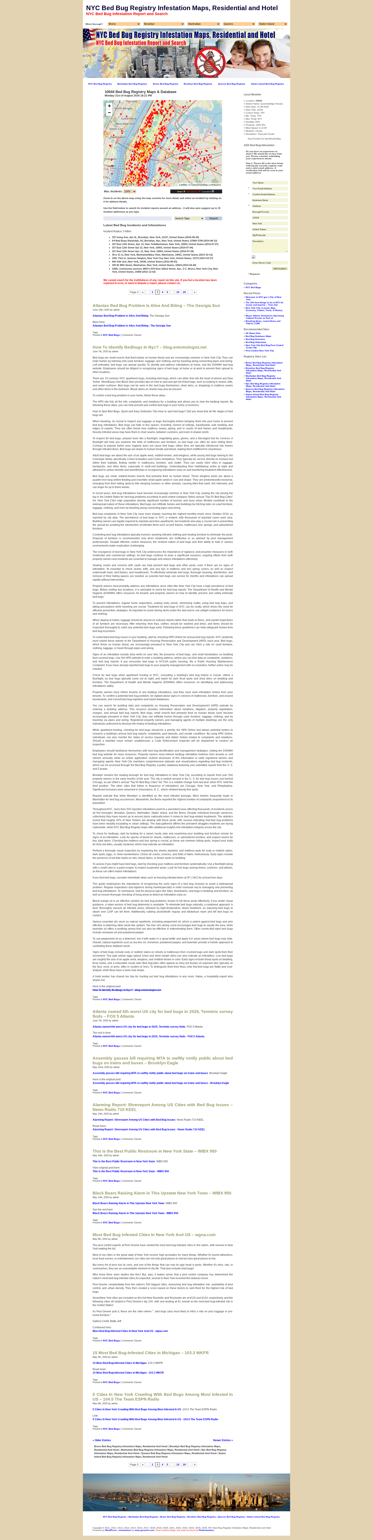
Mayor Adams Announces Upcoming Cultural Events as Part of (265, 316)
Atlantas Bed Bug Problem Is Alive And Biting (120, 315)
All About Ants (253, 333)
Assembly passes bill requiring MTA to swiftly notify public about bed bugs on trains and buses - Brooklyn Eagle (161, 1083)
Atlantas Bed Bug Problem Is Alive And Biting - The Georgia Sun (132, 325)
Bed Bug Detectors (255, 339)
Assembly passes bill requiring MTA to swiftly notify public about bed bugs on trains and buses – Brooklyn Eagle (163, 1060)
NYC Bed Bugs (111, 335)
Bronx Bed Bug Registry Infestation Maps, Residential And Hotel (264, 364)
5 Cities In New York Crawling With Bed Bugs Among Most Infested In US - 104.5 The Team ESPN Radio (155, 1419)
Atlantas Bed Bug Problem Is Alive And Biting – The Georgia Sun (156, 305)
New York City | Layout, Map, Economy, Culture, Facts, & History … (264, 310)
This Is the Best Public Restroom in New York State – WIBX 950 (155, 1151)
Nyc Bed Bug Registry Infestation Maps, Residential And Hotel (263, 384)
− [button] (109, 112)
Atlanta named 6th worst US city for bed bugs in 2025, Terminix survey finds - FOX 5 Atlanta (148, 1036)
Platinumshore (206, 1530)
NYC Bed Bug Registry (100, 84)
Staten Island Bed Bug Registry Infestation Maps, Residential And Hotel (263, 396)
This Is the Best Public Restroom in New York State (124, 1161)
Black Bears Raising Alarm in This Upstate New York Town (128, 1203)
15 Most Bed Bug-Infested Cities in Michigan (120, 1363)
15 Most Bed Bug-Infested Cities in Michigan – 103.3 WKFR (151, 1352)
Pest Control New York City (260, 350)
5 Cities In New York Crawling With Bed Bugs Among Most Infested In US (137, 1409)
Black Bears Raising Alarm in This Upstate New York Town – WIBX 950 (162, 1193)
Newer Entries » (223, 1440)
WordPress (111, 1530)
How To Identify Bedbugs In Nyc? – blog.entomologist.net (150, 347)
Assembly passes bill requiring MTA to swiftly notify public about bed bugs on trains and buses (150, 1073)
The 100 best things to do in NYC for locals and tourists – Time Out (264, 303)
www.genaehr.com (144, 1530)
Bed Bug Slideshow (256, 342)
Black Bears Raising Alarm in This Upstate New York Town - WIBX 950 (135, 1213)
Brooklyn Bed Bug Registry (198, 84)
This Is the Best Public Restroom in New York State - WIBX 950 (131, 1171)
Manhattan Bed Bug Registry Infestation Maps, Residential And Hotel (263, 378)
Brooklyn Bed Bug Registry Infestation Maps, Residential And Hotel (263, 370)
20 (184, 292)
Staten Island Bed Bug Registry (267, 84)
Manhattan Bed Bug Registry (132, 84)
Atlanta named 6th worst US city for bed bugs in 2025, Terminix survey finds (139, 1026)
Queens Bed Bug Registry (231, 84)
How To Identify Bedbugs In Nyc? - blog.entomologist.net (127, 990)
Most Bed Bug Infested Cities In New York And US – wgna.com (154, 1234)
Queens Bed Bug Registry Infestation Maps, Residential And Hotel (265, 390)
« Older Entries (102, 1440)
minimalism (125, 1530)
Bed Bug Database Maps (258, 336)
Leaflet (183, 184)
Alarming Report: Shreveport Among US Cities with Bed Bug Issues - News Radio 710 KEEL (149, 1129)
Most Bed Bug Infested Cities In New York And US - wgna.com (130, 1331)
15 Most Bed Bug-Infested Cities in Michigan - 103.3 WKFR (128, 1372)
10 (177, 292)
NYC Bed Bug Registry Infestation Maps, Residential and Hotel (182, 7)
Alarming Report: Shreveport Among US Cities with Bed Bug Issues (134, 1119)
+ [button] (109, 106)
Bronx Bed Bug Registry (165, 84)
